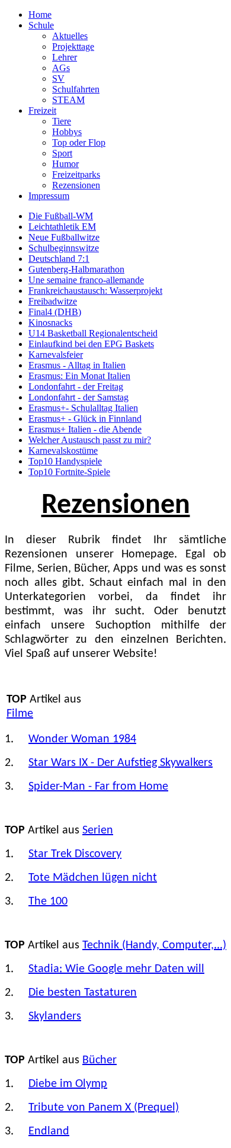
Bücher (99, 1060)
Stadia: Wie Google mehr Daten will (116, 969)
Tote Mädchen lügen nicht (92, 878)
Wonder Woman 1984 (82, 739)
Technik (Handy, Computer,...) (154, 945)
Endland (48, 1131)
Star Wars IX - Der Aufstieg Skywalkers (120, 763)
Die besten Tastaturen (82, 993)
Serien (97, 830)
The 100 (48, 902)
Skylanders (54, 1016)
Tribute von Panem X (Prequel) (103, 1108)
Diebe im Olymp (67, 1084)
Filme (20, 714)
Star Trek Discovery (74, 854)
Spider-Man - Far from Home (98, 787)
